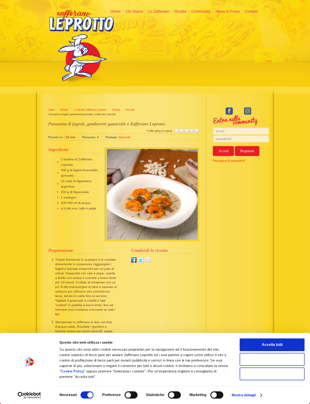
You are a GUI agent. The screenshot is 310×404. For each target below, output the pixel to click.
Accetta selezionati (272, 359)
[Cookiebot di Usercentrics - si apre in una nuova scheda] (29, 395)
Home (51, 109)
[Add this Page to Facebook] (134, 260)
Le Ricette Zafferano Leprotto (90, 109)
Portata (116, 109)
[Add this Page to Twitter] (141, 260)
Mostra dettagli (244, 395)
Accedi (223, 151)
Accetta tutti (272, 345)
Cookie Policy (72, 371)
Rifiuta (272, 374)
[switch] (131, 395)
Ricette (64, 109)
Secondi (129, 109)
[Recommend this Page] (148, 260)
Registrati (247, 151)
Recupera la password (229, 160)
